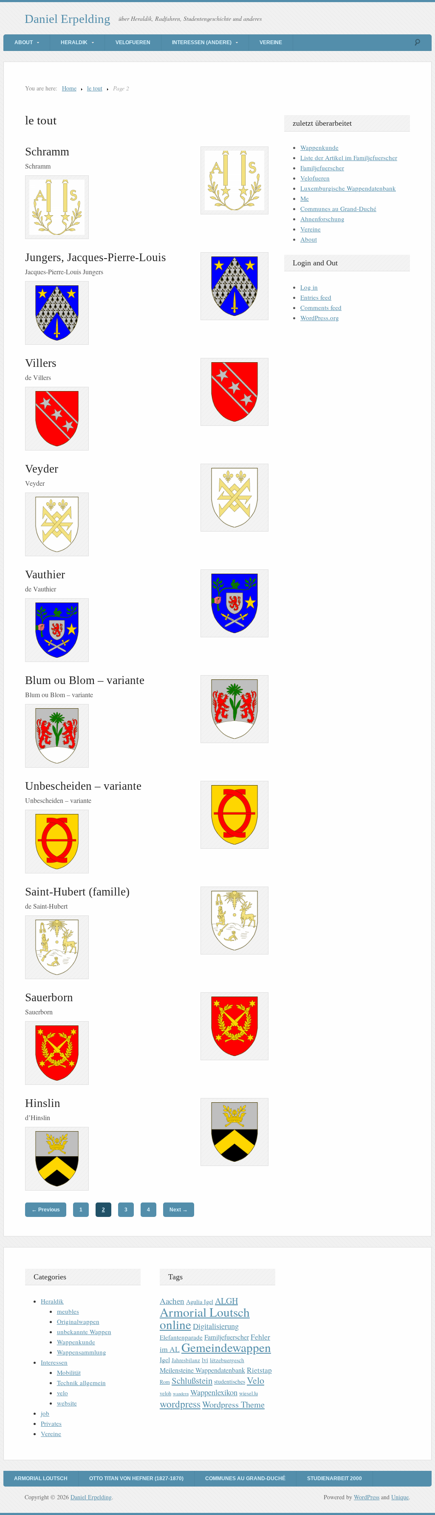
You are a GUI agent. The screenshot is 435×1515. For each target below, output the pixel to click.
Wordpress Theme (233, 1404)
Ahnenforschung (322, 218)
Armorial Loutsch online (205, 1318)
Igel (165, 1359)
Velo (255, 1380)
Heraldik (74, 42)
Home (69, 88)
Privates (51, 1423)
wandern (181, 1394)
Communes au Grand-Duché (338, 208)
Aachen (172, 1300)
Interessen (54, 1362)
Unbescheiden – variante (83, 786)
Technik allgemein (81, 1382)
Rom (165, 1381)
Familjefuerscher (322, 167)
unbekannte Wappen (84, 1331)
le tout (94, 88)
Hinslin (42, 1103)
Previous (45, 1209)
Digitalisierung (216, 1326)
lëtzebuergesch (227, 1360)
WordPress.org (319, 317)
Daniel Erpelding (67, 18)
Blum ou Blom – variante (84, 680)
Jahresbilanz (186, 1360)
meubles (68, 1311)
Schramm (47, 151)
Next (178, 1209)
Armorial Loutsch (41, 1478)
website (67, 1403)
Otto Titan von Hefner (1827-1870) (136, 1478)
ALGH (226, 1301)
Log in (309, 287)
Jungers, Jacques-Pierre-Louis (95, 257)
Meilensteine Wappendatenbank (202, 1370)
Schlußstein (192, 1380)
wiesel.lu (248, 1393)
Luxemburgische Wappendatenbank (348, 188)
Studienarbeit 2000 (334, 1478)
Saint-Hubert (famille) (77, 891)
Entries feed (315, 297)
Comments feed (321, 307)
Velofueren (133, 42)
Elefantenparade (181, 1337)
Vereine (271, 42)
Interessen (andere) (202, 42)
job (45, 1413)
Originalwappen (78, 1321)
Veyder (41, 468)
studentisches (229, 1381)
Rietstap (259, 1370)
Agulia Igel (199, 1302)
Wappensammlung (81, 1352)
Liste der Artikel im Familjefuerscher (348, 157)
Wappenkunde (319, 147)
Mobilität (69, 1372)
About (23, 42)
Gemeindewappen (226, 1347)
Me (304, 198)
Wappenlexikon (213, 1392)
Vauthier (45, 574)
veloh (165, 1393)
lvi (205, 1360)
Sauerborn (49, 997)
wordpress (180, 1404)
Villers (40, 363)
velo (62, 1392)
